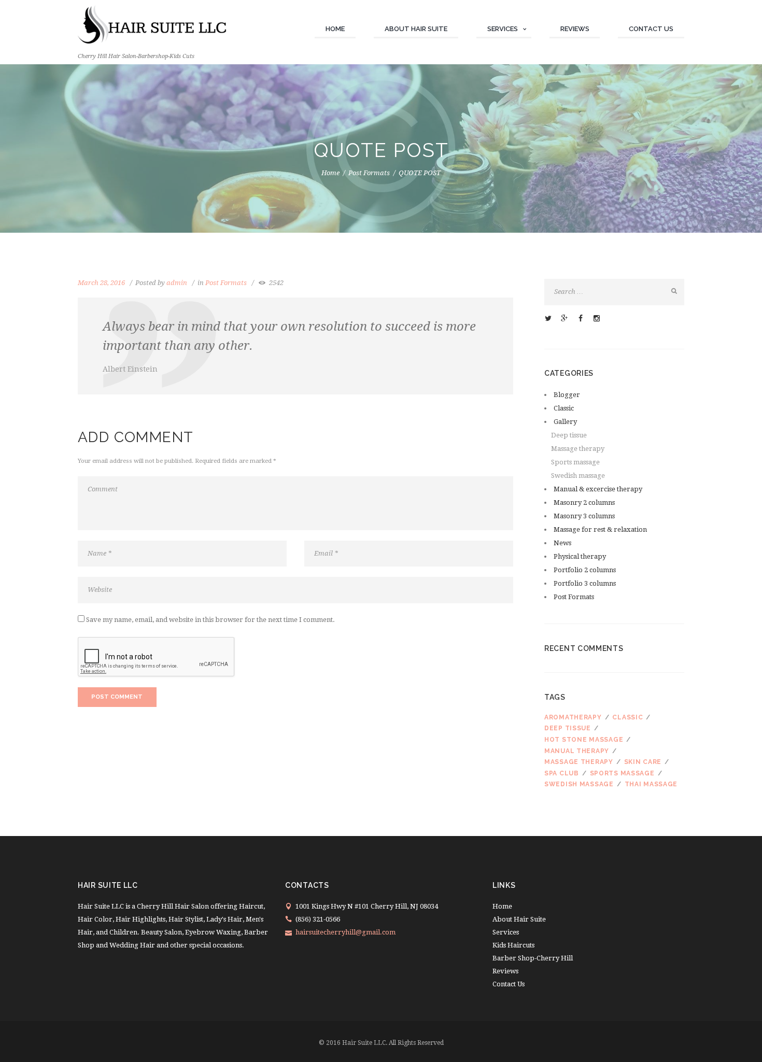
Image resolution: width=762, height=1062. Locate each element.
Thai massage (651, 784)
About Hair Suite (416, 29)
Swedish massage (578, 475)
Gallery (565, 422)
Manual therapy (576, 751)
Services (502, 29)
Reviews (574, 29)
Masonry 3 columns (584, 516)
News (562, 543)
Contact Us (651, 29)
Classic (564, 408)
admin (176, 283)
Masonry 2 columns (584, 502)
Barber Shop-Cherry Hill (532, 958)
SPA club (561, 773)
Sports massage (575, 462)
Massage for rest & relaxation (600, 529)
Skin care (642, 762)
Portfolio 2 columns (585, 570)
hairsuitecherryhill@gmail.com (345, 932)
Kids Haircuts (513, 945)
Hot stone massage (583, 739)
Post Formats (369, 173)
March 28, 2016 (101, 283)
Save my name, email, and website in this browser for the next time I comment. (210, 620)
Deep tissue (569, 435)
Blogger (567, 395)
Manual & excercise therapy (598, 489)
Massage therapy (577, 448)
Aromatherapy (573, 717)
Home (335, 29)
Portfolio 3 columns (585, 583)
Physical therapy (580, 556)
